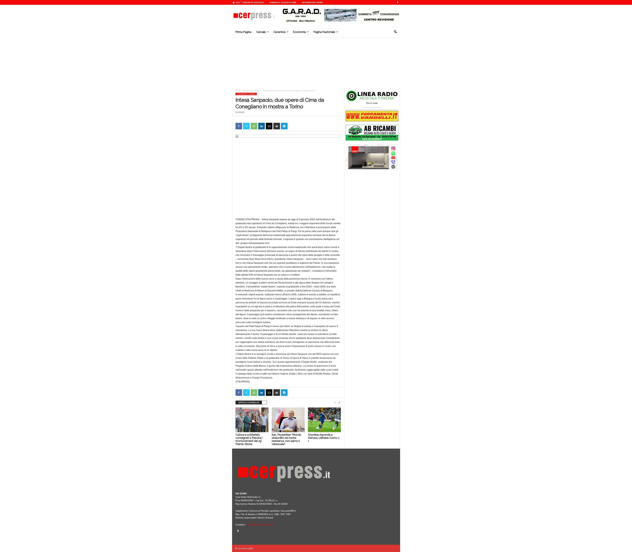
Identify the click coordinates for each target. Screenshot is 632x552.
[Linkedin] (261, 126)
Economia (299, 32)
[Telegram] (284, 126)
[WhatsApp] (254, 126)
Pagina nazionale (324, 32)
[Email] (269, 126)
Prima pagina (243, 32)
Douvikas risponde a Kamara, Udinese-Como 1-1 (324, 438)
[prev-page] (335, 402)
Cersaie (261, 32)
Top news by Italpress (251, 90)
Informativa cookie (312, 2)
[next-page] (339, 402)
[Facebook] (398, 2)
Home (238, 90)
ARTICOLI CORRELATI (248, 402)
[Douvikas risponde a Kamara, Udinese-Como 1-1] (324, 420)
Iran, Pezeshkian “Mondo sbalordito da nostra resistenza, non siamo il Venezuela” (286, 439)
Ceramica (279, 32)
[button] (395, 32)
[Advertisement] (316, 62)
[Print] (276, 126)
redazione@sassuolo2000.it (259, 524)
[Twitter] (246, 126)
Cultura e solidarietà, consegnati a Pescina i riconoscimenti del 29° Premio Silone (249, 439)
